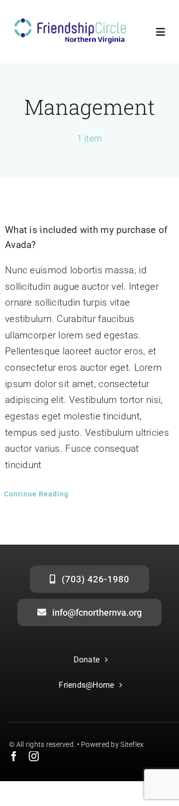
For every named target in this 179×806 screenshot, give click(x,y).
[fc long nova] (69, 23)
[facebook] (14, 756)
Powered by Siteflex (112, 744)
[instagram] (34, 756)
